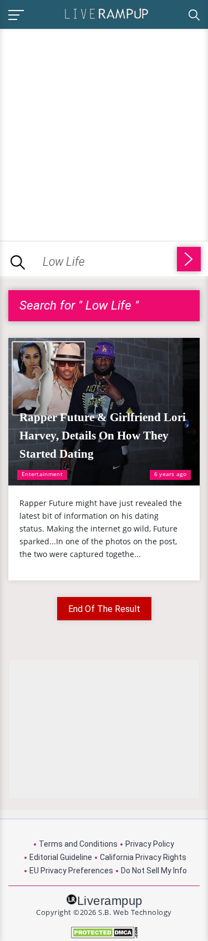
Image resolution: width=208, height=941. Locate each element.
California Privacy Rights (143, 857)
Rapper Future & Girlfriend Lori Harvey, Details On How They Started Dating (102, 436)
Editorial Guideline (60, 857)
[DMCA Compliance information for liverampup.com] (104, 932)
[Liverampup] (106, 13)
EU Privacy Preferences (71, 870)
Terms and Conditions (78, 843)
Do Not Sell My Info (154, 870)
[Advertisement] (104, 133)
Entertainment (42, 474)
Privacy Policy (149, 843)
